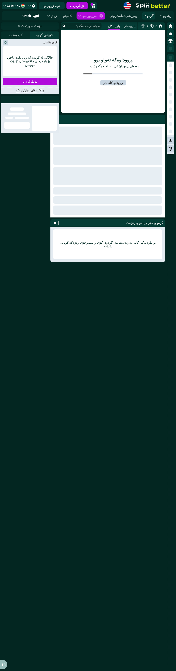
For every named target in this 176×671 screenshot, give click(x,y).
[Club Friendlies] (143, 26)
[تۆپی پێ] (151, 26)
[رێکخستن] (31, 5)
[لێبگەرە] (64, 26)
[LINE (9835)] (160, 26)
